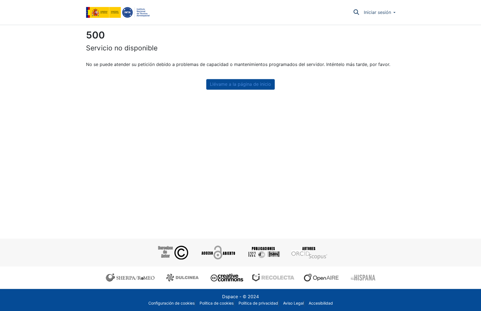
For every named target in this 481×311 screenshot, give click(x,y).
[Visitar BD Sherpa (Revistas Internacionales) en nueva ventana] (131, 277)
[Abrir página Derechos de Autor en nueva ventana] (172, 252)
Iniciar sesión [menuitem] (377, 12)
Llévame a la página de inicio (240, 84)
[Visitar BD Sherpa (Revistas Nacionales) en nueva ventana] (183, 277)
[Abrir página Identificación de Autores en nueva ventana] (308, 252)
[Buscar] (356, 12)
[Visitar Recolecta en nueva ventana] (273, 277)
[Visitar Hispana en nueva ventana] (363, 277)
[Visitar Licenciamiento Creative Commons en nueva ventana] (226, 277)
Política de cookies (217, 303)
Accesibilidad (321, 303)
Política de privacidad (258, 303)
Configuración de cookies (171, 303)
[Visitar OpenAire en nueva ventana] (322, 277)
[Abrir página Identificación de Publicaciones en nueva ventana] (263, 252)
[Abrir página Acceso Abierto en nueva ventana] (217, 252)
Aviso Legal (293, 303)
